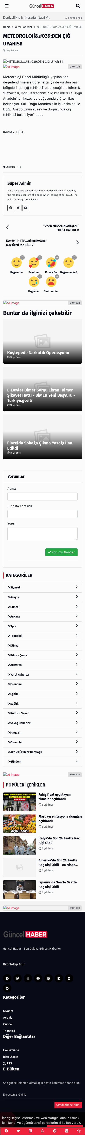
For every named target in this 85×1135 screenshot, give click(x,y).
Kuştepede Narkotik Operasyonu (38, 352)
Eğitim (14, 694)
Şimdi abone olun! (68, 1105)
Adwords (16, 665)
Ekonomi (16, 684)
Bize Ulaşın (10, 1056)
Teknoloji (16, 636)
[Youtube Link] (25, 208)
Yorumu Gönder (63, 552)
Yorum (12, 523)
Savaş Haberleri (20, 723)
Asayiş (14, 597)
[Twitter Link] (18, 208)
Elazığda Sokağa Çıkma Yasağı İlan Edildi (39, 445)
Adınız (11, 488)
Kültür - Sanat (19, 713)
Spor (13, 626)
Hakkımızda (11, 1050)
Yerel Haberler (20, 674)
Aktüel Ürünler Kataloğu (26, 752)
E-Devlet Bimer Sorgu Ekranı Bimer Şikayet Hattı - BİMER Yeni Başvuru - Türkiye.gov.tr (41, 395)
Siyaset (15, 587)
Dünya (14, 645)
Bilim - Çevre (18, 655)
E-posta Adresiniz (20, 506)
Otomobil (16, 742)
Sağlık (14, 704)
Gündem (15, 761)
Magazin (15, 732)
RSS (9, 1063)
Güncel (14, 607)
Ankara (15, 616)
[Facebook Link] (10, 208)
